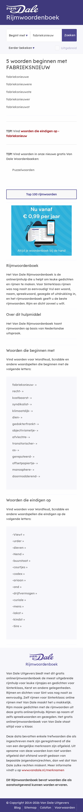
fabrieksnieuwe (17, 77)
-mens (16, 606)
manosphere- (22, 469)
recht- (16, 391)
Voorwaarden (65, 807)
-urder (17, 541)
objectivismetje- (24, 430)
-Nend (17, 554)
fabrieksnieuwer (18, 99)
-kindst (17, 619)
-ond (15, 587)
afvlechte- (20, 437)
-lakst (16, 613)
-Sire (15, 626)
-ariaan (17, 580)
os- (14, 450)
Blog (17, 807)
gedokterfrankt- (24, 424)
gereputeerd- (22, 456)
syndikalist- (20, 404)
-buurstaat (20, 561)
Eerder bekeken (20, 48)
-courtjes (18, 567)
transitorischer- (23, 443)
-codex (17, 574)
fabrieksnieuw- (23, 385)
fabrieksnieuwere (19, 84)
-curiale (18, 600)
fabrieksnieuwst (18, 107)
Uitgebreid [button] (69, 48)
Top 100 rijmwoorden (41, 194)
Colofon (45, 807)
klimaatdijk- (21, 411)
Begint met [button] (17, 35)
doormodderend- (25, 476)
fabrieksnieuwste (18, 92)
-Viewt (17, 534)
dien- (16, 417)
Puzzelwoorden (23, 170)
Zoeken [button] (69, 35)
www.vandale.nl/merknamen (43, 770)
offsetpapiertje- (23, 463)
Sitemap (30, 807)
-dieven (18, 548)
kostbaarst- (20, 398)
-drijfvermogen (23, 593)
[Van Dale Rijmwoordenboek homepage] (24, 10)
